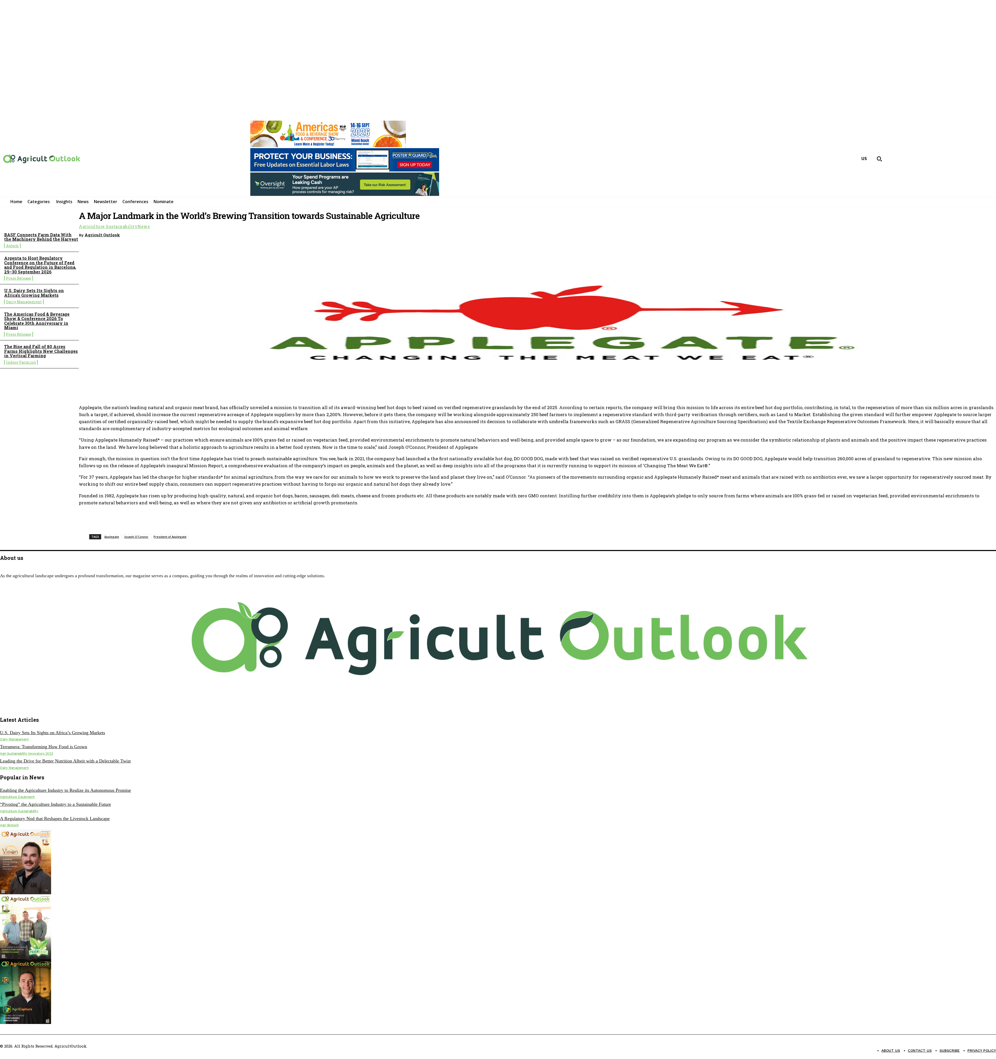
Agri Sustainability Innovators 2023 (26, 753)
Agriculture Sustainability (108, 226)
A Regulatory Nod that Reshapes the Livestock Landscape (55, 818)
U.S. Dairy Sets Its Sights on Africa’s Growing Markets (34, 293)
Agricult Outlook (102, 234)
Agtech (12, 245)
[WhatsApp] (949, 234)
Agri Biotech (9, 825)
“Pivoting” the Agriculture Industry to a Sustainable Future (55, 804)
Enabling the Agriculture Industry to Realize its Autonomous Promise (65, 790)
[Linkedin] (968, 234)
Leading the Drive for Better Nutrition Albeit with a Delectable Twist (65, 761)
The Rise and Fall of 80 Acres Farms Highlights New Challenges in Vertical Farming (41, 351)
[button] (879, 158)
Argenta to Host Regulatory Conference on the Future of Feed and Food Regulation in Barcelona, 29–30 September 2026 (40, 264)
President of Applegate (170, 537)
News (143, 226)
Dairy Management (24, 301)
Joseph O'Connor (136, 537)
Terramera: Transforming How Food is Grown (43, 746)
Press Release (18, 278)
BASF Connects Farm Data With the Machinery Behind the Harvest (41, 237)
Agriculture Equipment (17, 797)
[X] (14, 707)
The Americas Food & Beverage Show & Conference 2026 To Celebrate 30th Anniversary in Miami (37, 321)
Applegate (111, 537)
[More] (987, 234)
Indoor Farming (21, 362)
